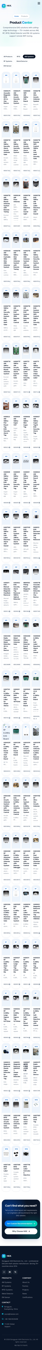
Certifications (27, 1297)
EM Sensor (7, 66)
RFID (18, 56)
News (24, 1294)
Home (16, 16)
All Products (8, 56)
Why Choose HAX (19, 1231)
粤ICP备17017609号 (21, 1345)
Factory (25, 1286)
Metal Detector (22, 61)
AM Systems (29, 56)
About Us (25, 1282)
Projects (25, 1290)
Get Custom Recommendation (19, 1223)
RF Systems (8, 61)
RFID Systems (7, 1290)
